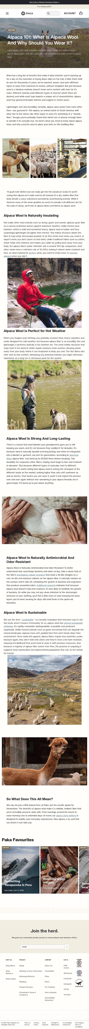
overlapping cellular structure (31, 575)
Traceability (49, 971)
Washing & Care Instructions (30, 971)
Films (47, 976)
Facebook (68, 979)
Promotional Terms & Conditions (27, 994)
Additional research (46, 585)
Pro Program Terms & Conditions (79, 1025)
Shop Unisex (11, 979)
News (47, 982)
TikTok (66, 989)
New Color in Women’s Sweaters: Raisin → (44, 2)
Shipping (22, 982)
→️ (67, 947)
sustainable (27, 619)
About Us (48, 966)
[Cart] (81, 13)
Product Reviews (26, 987)
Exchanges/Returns (27, 976)
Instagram (68, 984)
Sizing (21, 966)
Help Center (66, 967)
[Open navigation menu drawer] (7, 13)
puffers (32, 253)
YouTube (67, 995)
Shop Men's (10, 966)
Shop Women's (9, 972)
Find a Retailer (51, 992)
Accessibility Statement (50, 999)
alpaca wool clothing (66, 815)
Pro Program (50, 987)
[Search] (53, 13)
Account (70, 13)
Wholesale (68, 973)
